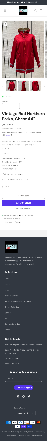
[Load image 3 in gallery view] (35, 85)
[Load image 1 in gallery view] (11, 85)
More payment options (23, 209)
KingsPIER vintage (14, 432)
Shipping (4, 128)
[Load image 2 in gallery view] (23, 85)
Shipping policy (37, 436)
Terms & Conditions (13, 324)
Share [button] (7, 187)
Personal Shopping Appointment (18, 301)
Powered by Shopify (26, 432)
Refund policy (40, 432)
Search (7, 329)
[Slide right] (44, 86)
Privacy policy (11, 436)
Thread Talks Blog (12, 307)
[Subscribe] (39, 379)
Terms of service (24, 436)
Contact (8, 313)
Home (7, 279)
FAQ (6, 318)
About (7, 284)
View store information (13, 222)
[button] (5, 10)
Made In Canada (11, 296)
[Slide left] (3, 86)
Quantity (5, 101)
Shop (7, 290)
